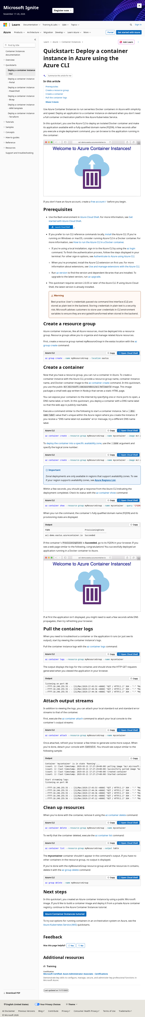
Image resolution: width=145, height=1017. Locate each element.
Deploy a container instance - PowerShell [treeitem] (21, 89)
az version (61, 272)
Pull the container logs (56, 97)
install (108, 234)
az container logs (96, 646)
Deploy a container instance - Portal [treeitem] (21, 80)
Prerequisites (52, 86)
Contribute (53, 1011)
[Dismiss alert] (139, 5)
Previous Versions (26, 1011)
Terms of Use (109, 1011)
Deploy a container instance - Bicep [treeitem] (21, 98)
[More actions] (138, 42)
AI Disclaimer (8, 1011)
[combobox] (19, 45)
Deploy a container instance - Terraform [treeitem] (21, 115)
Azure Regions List (105, 480)
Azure (55, 42)
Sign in (138, 24)
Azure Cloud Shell (89, 217)
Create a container (54, 94)
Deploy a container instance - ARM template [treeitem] (21, 106)
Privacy (65, 1011)
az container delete (115, 815)
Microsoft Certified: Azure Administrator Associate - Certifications (75, 974)
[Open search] (131, 24)
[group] (92, 436)
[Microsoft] (5, 25)
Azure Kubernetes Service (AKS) (60, 924)
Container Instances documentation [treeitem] (15, 53)
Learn (46, 42)
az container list (103, 835)
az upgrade (94, 276)
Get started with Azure (129, 32)
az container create (99, 382)
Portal (110, 32)
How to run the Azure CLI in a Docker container (98, 242)
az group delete (70, 869)
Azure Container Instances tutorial (65, 914)
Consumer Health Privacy (86, 1011)
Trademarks (124, 1011)
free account (98, 201)
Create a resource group (57, 90)
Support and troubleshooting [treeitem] (19, 152)
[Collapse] (35, 39)
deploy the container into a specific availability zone (74, 443)
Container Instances (71, 42)
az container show (106, 492)
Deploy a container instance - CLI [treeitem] (21, 72)
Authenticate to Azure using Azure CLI (114, 256)
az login (131, 248)
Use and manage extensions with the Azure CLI (114, 266)
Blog (40, 1011)
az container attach (72, 718)
